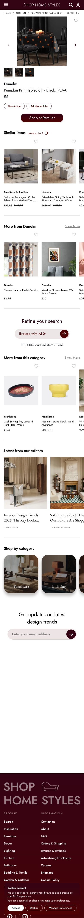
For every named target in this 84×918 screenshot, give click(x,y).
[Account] (78, 5)
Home (7, 13)
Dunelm (10, 84)
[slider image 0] (8, 73)
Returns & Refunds (53, 851)
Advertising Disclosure (56, 858)
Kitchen (21, 13)
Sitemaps (47, 872)
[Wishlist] (76, 20)
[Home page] (42, 4)
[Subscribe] (71, 634)
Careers (46, 865)
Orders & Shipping (53, 843)
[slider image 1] (19, 73)
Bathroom (10, 865)
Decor (8, 843)
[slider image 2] (29, 73)
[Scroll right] (75, 45)
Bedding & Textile (16, 872)
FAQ (44, 836)
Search (8, 821)
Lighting (9, 851)
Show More (72, 226)
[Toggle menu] (6, 5)
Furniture (10, 836)
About (45, 829)
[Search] (71, 5)
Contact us (48, 821)
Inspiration (11, 829)
